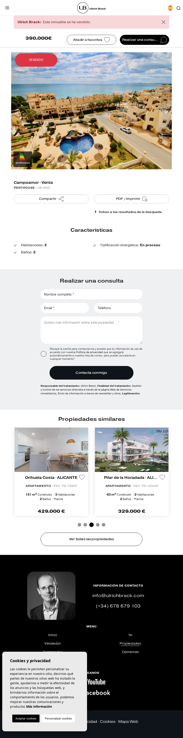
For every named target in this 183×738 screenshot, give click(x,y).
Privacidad (87, 721)
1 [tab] (79, 525)
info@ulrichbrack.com (118, 595)
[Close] (163, 22)
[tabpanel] (51, 472)
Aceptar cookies (25, 718)
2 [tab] (85, 525)
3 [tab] (91, 525)
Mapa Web (128, 721)
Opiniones (130, 652)
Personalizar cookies (58, 718)
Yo (130, 635)
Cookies (107, 721)
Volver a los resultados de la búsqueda (130, 212)
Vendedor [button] (52, 643)
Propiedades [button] (130, 643)
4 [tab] (98, 525)
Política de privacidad (90, 352)
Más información (39, 706)
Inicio (52, 635)
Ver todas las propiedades (91, 539)
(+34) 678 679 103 (118, 606)
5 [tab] (103, 525)
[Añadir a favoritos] (82, 477)
